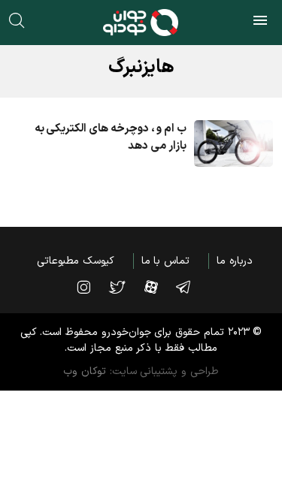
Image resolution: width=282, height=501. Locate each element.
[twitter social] (124, 287)
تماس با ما (165, 261)
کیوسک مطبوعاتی (75, 261)
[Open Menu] (260, 23)
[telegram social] (190, 287)
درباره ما (235, 261)
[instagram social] (91, 287)
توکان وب (84, 371)
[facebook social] (158, 287)
